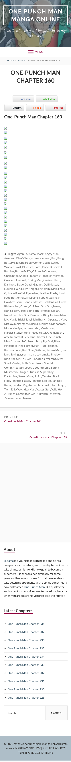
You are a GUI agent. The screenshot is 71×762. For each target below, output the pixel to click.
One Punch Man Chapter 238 (26, 623)
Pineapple (10, 345)
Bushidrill (56, 267)
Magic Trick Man (19, 319)
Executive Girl (16, 293)
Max (63, 319)
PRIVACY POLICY (29, 748)
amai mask (37, 253)
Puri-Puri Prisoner (45, 345)
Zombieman (23, 398)
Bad (53, 258)
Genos (27, 302)
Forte (34, 297)
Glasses (37, 302)
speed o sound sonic (37, 367)
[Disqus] (35, 492)
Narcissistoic (12, 332)
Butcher (9, 271)
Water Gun (43, 389)
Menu (39, 51)
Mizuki (33, 323)
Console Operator (51, 275)
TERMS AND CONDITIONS (35, 752)
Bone (45, 267)
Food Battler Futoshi (17, 297)
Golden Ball (51, 302)
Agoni (21, 253)
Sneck (39, 363)
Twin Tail (9, 389)
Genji (19, 302)
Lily (6, 319)
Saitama (40, 350)
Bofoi (37, 267)
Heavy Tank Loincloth (25, 310)
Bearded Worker (31, 262)
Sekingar (16, 354)
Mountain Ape (13, 328)
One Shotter (37, 337)
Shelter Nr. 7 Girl (21, 358)
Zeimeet (9, 398)
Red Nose (28, 350)
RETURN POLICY (54, 748)
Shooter (37, 358)
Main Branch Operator (45, 319)
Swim (37, 376)
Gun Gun (46, 306)
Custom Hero (51, 280)
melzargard (21, 323)
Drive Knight (29, 288)
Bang (60, 258)
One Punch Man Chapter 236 (26, 640)
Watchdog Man (25, 389)
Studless (34, 372)
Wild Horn (57, 389)
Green (24, 306)
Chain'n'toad (12, 275)
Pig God (48, 341)
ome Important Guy (16, 337)
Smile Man (28, 363)
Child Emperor (30, 275)
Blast (18, 267)
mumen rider (31, 328)
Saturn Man (53, 350)
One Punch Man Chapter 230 (26, 689)
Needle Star (39, 332)
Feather (44, 293)
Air (27, 253)
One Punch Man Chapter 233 (26, 664)
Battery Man (12, 262)
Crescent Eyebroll (15, 280)
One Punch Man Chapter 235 (26, 648)
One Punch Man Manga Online (36, 15)
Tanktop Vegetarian (24, 385)
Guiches (34, 306)
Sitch (60, 358)
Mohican (44, 323)
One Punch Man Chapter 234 (26, 656)
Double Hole (12, 288)
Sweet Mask (25, 376)
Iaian (56, 310)
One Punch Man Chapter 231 (26, 681)
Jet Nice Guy (21, 315)
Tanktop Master (41, 380)
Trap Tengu (58, 385)
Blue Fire (27, 267)
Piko (57, 341)
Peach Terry (34, 341)
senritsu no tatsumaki (35, 354)
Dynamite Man (47, 288)
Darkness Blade (14, 284)
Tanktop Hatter (20, 380)
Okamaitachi (55, 332)
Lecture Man (58, 315)
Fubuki (43, 297)
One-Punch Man (34, 587)
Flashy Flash (58, 293)
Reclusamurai (12, 350)
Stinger (23, 372)
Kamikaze (36, 315)
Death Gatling (33, 284)
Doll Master (51, 284)
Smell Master (12, 363)
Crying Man (34, 280)
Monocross (58, 323)
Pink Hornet (25, 345)
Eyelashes (32, 293)
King (46, 315)
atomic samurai (40, 258)
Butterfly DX (23, 271)
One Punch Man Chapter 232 (26, 673)
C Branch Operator (44, 271)
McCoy (8, 323)
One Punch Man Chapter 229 (26, 697)
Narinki (26, 332)
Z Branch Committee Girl (20, 393)
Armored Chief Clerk (17, 258)
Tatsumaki (44, 385)
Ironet (8, 315)
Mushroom (47, 328)
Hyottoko (46, 310)
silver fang (50, 358)
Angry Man (52, 253)
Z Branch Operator (48, 393)
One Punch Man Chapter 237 (26, 632)
